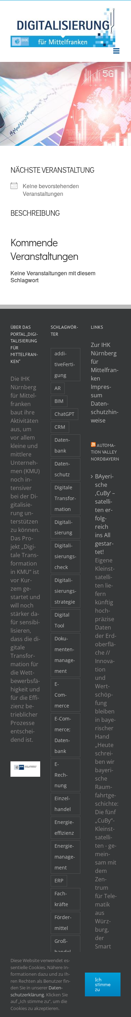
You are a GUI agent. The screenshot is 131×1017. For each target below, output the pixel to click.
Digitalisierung (63, 527)
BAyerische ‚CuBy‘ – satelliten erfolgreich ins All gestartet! (105, 514)
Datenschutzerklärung (36, 991)
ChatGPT (64, 414)
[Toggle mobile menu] (117, 51)
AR (57, 388)
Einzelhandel (62, 803)
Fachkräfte (61, 899)
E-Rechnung (61, 775)
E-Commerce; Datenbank (62, 734)
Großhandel (62, 946)
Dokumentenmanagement (64, 654)
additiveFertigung (64, 364)
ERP (58, 880)
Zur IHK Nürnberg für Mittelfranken (104, 361)
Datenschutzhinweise (104, 412)
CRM (59, 427)
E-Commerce (61, 695)
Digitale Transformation (65, 498)
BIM (59, 401)
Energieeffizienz (64, 827)
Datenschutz (62, 469)
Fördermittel (63, 922)
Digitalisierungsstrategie (65, 591)
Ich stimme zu (102, 984)
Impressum (101, 391)
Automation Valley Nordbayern (105, 452)
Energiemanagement (64, 856)
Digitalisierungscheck (65, 556)
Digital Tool (62, 620)
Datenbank (62, 445)
